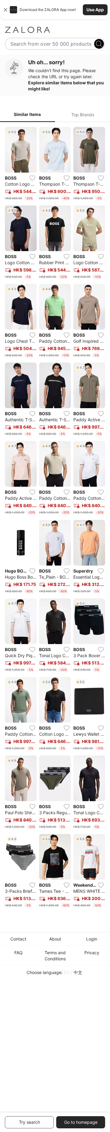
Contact (18, 938)
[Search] (99, 44)
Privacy (91, 952)
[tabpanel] (55, 518)
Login (91, 938)
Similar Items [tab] (27, 114)
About (55, 938)
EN (67, 972)
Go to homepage (80, 1122)
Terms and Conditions (55, 955)
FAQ (18, 952)
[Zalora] (55, 30)
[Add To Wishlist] (32, 178)
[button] (55, 9)
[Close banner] (5, 10)
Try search (29, 1122)
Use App (95, 9)
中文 (78, 972)
